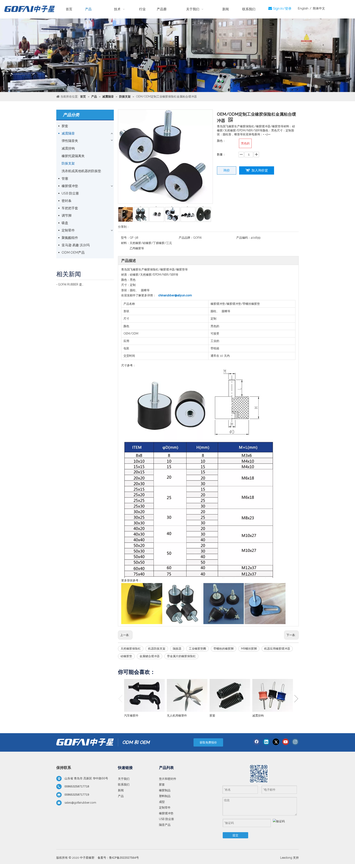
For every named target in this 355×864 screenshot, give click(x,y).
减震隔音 (68, 133)
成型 (162, 801)
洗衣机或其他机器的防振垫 (81, 171)
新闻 (121, 790)
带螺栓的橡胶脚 (223, 648)
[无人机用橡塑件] (187, 695)
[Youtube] (285, 742)
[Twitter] (276, 742)
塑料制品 (165, 796)
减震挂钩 (68, 148)
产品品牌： (186, 237)
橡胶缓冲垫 (70, 186)
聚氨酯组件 (70, 238)
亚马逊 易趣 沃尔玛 (76, 245)
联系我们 (123, 784)
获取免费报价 (208, 742)
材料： (125, 243)
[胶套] (230, 695)
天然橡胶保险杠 (131, 648)
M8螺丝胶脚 (249, 648)
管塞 (65, 179)
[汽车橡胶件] (144, 695)
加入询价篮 (259, 170)
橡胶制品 (165, 790)
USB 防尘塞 (70, 193)
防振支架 (68, 163)
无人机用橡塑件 (177, 715)
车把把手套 (70, 208)
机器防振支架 (156, 648)
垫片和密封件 (167, 778)
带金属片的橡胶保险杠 (181, 656)
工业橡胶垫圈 (197, 648)
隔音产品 (165, 824)
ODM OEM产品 (73, 252)
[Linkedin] (266, 742)
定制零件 (68, 230)
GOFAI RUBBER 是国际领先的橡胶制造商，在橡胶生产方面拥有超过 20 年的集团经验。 (70, 284)
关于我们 (123, 778)
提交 (235, 835)
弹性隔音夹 (70, 141)
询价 (226, 170)
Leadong (286, 857)
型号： (125, 237)
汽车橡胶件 (131, 715)
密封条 (66, 201)
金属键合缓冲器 (149, 656)
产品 (121, 796)
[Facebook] (256, 742)
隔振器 (177, 648)
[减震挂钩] (272, 695)
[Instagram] (295, 742)
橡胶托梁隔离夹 (73, 156)
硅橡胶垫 (126, 656)
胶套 (65, 126)
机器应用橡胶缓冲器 (277, 648)
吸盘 (65, 223)
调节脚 (66, 215)
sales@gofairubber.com (80, 802)
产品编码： (243, 237)
